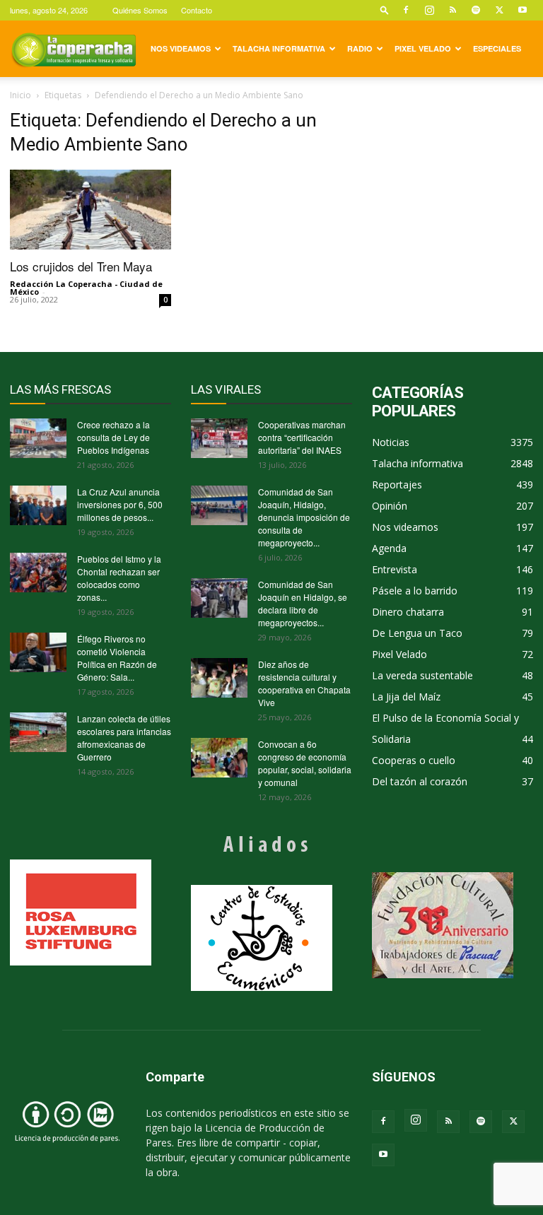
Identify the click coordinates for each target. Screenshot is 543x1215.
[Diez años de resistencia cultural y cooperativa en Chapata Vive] (219, 678)
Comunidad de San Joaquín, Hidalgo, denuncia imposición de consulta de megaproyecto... (304, 517)
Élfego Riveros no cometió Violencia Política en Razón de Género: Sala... (117, 658)
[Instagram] (429, 10)
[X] (499, 10)
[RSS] (452, 10)
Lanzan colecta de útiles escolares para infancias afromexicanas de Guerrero (124, 737)
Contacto (196, 10)
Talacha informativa (279, 48)
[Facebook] (405, 10)
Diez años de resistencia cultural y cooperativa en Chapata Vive (304, 683)
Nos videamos (181, 48)
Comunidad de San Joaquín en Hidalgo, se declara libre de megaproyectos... (302, 603)
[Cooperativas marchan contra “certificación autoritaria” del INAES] (219, 438)
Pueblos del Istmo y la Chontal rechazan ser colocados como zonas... (119, 578)
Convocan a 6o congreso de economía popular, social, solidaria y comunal (304, 763)
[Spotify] (475, 10)
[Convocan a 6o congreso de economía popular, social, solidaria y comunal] (219, 757)
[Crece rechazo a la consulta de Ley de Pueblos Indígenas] (38, 438)
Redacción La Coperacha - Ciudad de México (86, 287)
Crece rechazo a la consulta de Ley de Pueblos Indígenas (113, 437)
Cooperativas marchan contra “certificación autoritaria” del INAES (302, 437)
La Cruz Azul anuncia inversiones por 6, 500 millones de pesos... (120, 504)
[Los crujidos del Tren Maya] (90, 210)
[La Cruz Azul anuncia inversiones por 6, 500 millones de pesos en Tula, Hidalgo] (38, 505)
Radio (360, 48)
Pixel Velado (423, 48)
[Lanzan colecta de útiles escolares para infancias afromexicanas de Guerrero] (38, 732)
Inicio (20, 95)
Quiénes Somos (140, 10)
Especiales (497, 48)
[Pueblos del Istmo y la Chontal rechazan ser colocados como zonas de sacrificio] (38, 572)
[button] (384, 9)
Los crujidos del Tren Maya (81, 266)
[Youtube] (522, 10)
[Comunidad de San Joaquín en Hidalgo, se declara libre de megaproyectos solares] (219, 598)
